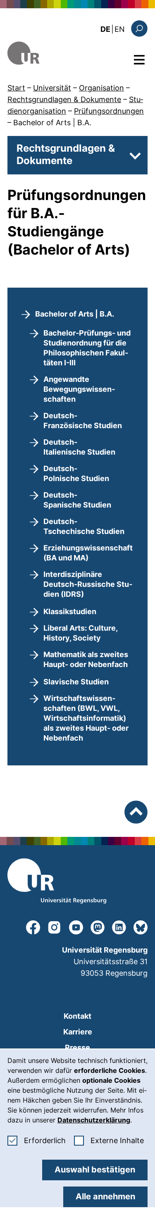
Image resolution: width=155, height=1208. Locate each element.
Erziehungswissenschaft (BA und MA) (88, 552)
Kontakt (77, 1016)
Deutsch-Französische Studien (82, 420)
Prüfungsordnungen (109, 111)
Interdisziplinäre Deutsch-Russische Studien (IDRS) (87, 584)
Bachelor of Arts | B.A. (52, 122)
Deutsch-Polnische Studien (76, 473)
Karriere (77, 1031)
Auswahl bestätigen (95, 1170)
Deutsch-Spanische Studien (77, 500)
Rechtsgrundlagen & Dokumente (64, 99)
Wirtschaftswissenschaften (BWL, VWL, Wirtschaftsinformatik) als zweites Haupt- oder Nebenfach (86, 718)
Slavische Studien (76, 681)
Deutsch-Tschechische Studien (83, 526)
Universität (52, 87)
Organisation (101, 87)
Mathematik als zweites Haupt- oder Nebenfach (85, 659)
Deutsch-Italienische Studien (79, 447)
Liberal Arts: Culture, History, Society (80, 633)
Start (16, 87)
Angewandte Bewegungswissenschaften (79, 389)
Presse (77, 1047)
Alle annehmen (105, 1196)
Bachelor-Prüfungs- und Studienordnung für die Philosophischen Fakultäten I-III (87, 348)
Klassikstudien (69, 611)
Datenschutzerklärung (93, 1120)
